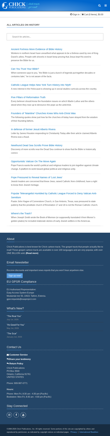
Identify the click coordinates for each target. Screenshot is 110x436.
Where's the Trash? (21, 213)
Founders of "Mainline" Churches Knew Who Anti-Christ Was (43, 113)
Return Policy (16, 363)
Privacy (74, 432)
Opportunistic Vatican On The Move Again (33, 161)
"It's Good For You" (16, 325)
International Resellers (89, 432)
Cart (86, 14)
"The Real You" (14, 316)
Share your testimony (20, 359)
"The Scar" (12, 333)
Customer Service (18, 355)
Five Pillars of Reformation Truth (28, 97)
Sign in (76, 14)
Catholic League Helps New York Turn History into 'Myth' (41, 85)
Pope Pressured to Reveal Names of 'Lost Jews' (36, 177)
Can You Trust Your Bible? (25, 69)
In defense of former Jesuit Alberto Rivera (33, 129)
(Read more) (32, 253)
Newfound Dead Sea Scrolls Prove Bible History (36, 145)
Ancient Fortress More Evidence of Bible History (36, 49)
